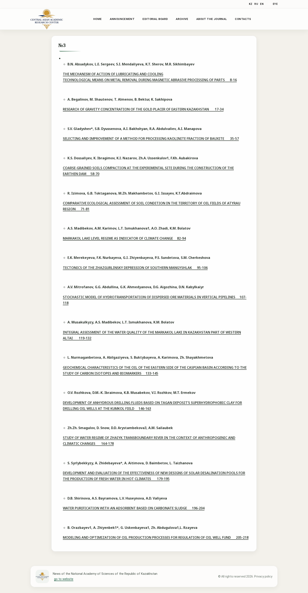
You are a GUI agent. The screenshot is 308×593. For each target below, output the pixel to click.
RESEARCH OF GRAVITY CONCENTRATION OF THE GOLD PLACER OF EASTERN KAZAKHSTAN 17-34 (143, 109)
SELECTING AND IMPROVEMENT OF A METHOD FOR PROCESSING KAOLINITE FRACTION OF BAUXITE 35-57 (151, 138)
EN (262, 4)
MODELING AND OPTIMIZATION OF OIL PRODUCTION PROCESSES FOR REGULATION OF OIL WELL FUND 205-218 (155, 537)
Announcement (122, 19)
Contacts (243, 19)
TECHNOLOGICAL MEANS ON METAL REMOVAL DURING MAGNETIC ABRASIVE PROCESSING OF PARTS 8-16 (150, 80)
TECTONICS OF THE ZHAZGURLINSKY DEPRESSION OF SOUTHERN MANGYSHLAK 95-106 (135, 267)
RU (256, 4)
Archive (182, 19)
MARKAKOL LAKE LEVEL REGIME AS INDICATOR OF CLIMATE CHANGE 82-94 (124, 238)
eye (275, 4)
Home (97, 19)
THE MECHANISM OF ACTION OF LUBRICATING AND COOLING (113, 74)
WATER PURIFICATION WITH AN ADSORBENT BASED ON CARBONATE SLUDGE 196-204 (133, 508)
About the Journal (211, 19)
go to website (63, 579)
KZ (250, 4)
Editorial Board (155, 19)
